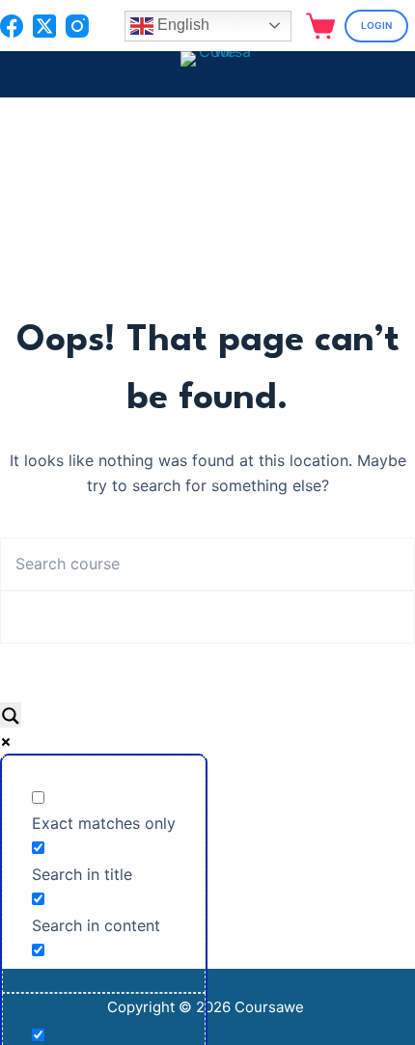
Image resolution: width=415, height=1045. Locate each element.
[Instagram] (77, 26)
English (181, 24)
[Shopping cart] (320, 26)
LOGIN (376, 25)
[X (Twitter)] (44, 26)
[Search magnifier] (10, 715)
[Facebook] (11, 26)
